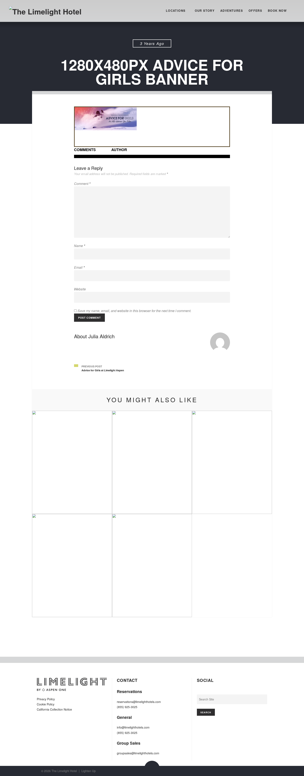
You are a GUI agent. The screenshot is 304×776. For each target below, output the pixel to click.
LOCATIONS (176, 10)
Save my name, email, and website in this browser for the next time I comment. (134, 310)
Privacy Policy (46, 699)
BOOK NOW (277, 10)
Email (79, 267)
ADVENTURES (231, 10)
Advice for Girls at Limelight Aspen (102, 370)
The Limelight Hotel (64, 771)
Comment (82, 183)
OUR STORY (205, 10)
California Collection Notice (54, 709)
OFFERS (255, 10)
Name (79, 245)
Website (80, 289)
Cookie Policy (45, 704)
